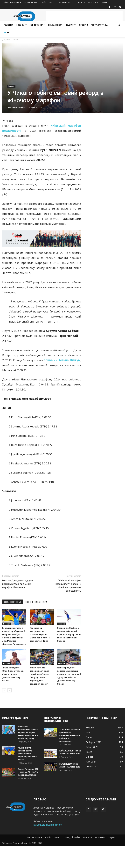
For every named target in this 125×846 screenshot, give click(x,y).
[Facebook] (109, 7)
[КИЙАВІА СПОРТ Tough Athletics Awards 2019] (50, 753)
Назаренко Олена (16, 107)
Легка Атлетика (30, 2)
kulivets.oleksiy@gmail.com (48, 824)
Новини (20, 25)
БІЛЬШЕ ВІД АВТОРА (36, 602)
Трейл (43, 2)
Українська (93, 2)
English (104, 2)
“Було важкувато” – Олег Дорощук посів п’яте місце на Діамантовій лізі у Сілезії (13, 674)
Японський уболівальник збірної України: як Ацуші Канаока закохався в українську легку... (28, 732)
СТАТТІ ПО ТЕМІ (12, 602)
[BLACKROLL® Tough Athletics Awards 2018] (50, 766)
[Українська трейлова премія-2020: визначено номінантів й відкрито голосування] (50, 732)
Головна (8, 25)
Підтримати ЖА (99, 25)
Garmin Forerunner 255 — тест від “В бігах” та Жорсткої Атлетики (28, 772)
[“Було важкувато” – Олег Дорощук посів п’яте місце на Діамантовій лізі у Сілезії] (14, 657)
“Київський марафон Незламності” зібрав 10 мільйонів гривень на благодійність (68, 585)
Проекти (83, 25)
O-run (51, 2)
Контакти (80, 2)
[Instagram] (114, 7)
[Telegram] (120, 7)
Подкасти (70, 25)
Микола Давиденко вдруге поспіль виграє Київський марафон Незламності (17, 584)
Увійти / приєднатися (11, 2)
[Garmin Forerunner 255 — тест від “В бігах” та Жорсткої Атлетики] (8, 772)
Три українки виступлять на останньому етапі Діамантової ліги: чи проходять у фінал (40, 634)
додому (6, 39)
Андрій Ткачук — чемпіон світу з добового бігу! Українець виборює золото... (27, 754)
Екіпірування (36, 25)
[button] (119, 25)
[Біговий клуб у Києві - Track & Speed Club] (41, 238)
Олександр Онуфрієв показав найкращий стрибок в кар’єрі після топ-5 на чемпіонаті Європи (69, 634)
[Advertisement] (84, 16)
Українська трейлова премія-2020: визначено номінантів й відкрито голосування (69, 735)
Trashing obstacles (65, 2)
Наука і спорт (55, 25)
